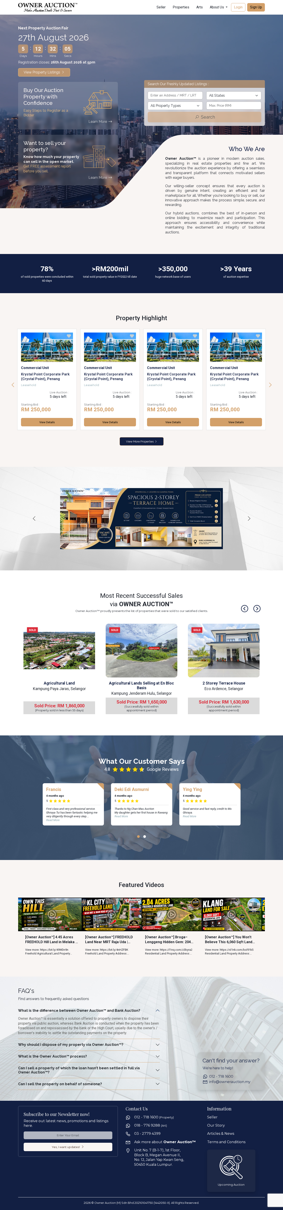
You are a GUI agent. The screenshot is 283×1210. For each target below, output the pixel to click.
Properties (181, 7)
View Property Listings (42, 72)
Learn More (98, 121)
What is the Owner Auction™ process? (52, 1056)
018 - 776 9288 (150, 1125)
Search (207, 117)
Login (238, 7)
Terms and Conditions (226, 1142)
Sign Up (256, 7)
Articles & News (220, 1134)
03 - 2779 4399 (147, 1134)
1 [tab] (138, 836)
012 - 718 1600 (221, 1077)
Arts (199, 7)
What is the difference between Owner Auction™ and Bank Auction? (79, 1010)
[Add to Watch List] (69, 336)
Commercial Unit (35, 368)
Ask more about (165, 1142)
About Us (217, 7)
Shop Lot (91, 372)
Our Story (216, 1125)
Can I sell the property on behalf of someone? (60, 1084)
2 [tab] (144, 836)
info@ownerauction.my (229, 1082)
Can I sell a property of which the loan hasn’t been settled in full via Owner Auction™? (79, 1070)
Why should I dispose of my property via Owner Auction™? (70, 1045)
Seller (161, 7)
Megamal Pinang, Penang (105, 378)
